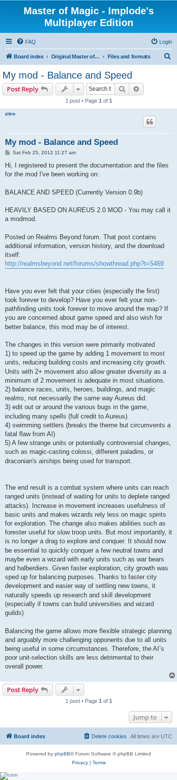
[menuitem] (26, 42)
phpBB (62, 753)
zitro (10, 113)
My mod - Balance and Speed (67, 75)
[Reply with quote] (149, 122)
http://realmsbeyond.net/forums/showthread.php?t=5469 (84, 263)
